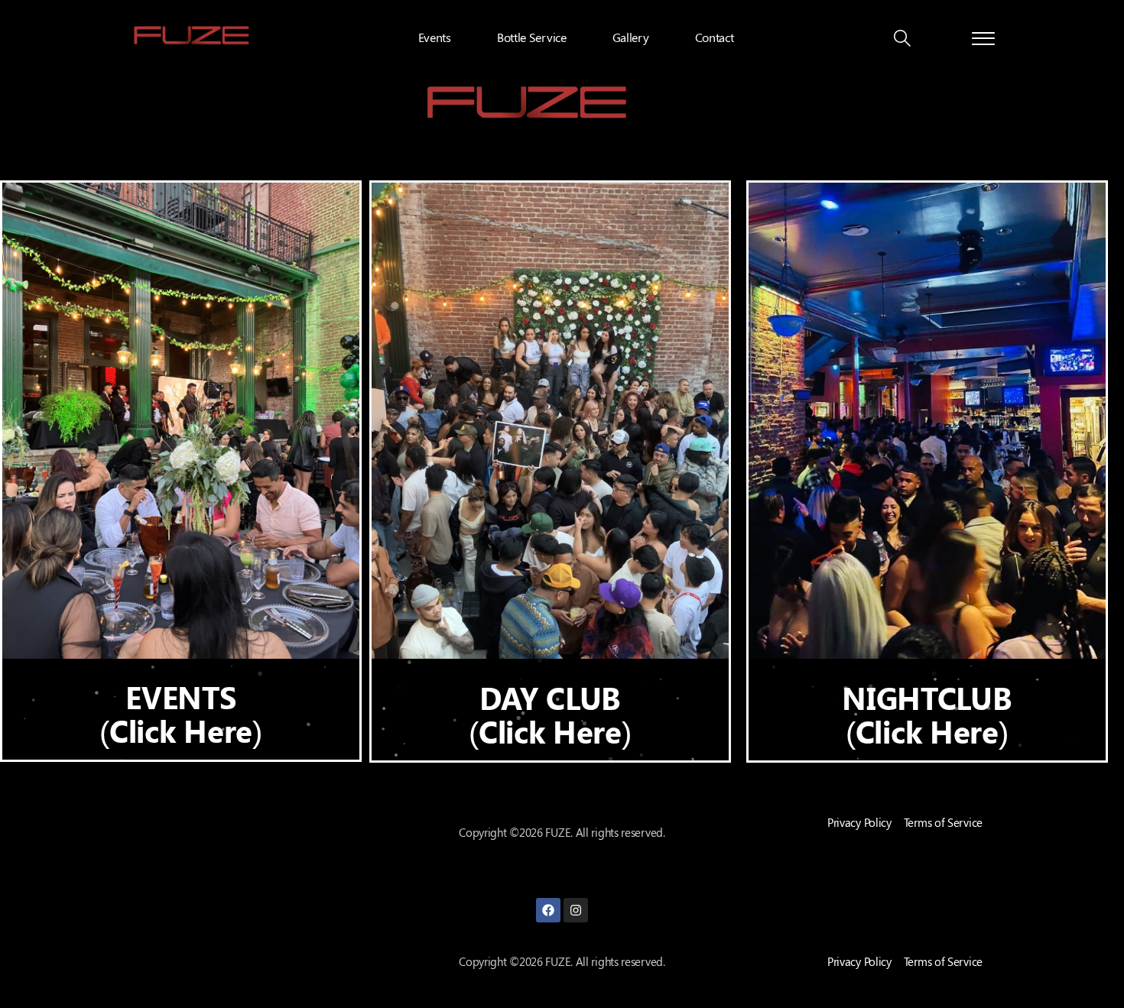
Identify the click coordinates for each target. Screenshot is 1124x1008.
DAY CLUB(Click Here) (550, 714)
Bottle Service (532, 37)
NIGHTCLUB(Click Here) (927, 714)
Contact (714, 37)
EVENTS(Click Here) (180, 713)
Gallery (630, 37)
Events (434, 37)
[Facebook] (548, 910)
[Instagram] (576, 910)
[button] (902, 39)
